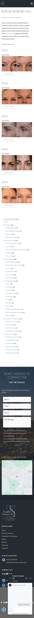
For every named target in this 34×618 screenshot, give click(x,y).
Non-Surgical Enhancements (11, 318)
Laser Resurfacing (10, 328)
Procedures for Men (8, 334)
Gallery (4, 539)
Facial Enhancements (9, 281)
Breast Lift (8, 268)
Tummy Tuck (9, 256)
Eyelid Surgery (9, 296)
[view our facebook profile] (3, 573)
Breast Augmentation (11, 262)
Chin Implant (9, 290)
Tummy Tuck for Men (11, 353)
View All (5, 222)
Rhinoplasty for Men (11, 237)
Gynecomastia (10, 274)
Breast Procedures (8, 259)
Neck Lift (8, 306)
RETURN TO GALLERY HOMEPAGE (11, 17)
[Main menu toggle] (31, 3)
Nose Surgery (7, 225)
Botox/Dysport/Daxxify (12, 321)
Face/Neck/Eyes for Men (12, 337)
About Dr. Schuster (7, 533)
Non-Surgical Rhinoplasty (13, 231)
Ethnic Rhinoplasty (11, 228)
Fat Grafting (9, 246)
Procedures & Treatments (9, 536)
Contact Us (5, 548)
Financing (5, 545)
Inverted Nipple (10, 278)
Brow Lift (8, 284)
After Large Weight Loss (12, 243)
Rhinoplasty (9, 234)
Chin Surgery (9, 287)
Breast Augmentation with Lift (14, 265)
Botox (5, 50)
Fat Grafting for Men (11, 340)
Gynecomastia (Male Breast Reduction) (16, 249)
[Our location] (32, 602)
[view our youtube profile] (7, 573)
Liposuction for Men (11, 346)
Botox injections (9, 33)
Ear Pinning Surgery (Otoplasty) (14, 312)
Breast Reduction (10, 271)
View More (9, 73)
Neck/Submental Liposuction (14, 309)
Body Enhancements (9, 240)
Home (3, 530)
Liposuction (9, 253)
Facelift (8, 299)
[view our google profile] (5, 573)
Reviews (4, 542)
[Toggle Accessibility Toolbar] (4, 610)
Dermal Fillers (9, 324)
